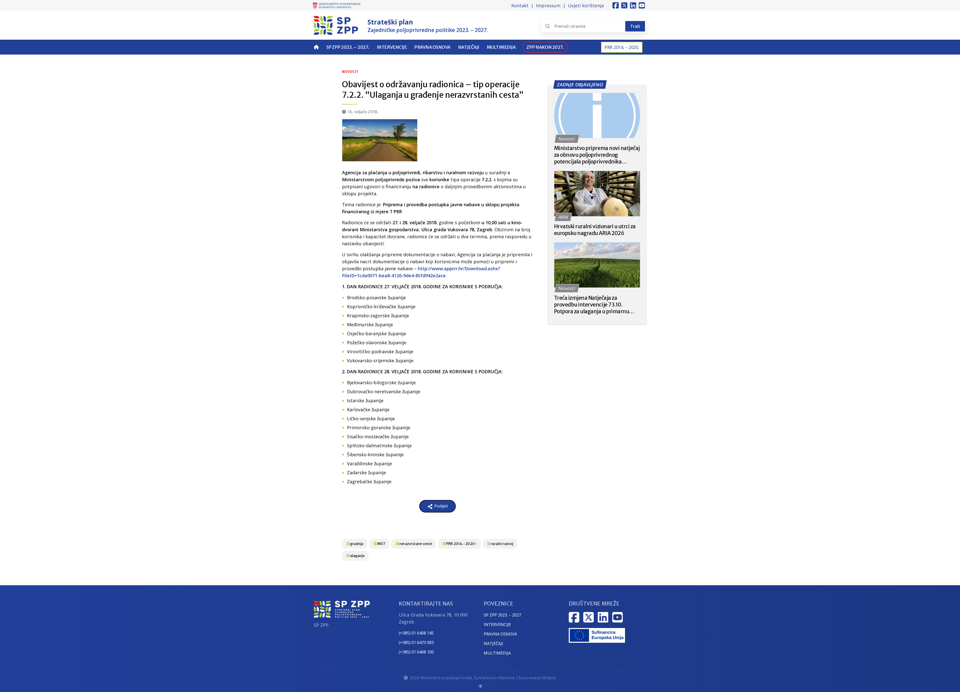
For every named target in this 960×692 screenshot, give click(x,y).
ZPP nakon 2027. (545, 47)
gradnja (354, 543)
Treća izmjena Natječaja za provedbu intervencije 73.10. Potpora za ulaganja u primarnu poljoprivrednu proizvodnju (591, 304)
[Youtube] (642, 5)
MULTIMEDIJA (497, 653)
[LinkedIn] (633, 5)
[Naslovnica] (316, 47)
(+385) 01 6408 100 (416, 652)
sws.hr (480, 685)
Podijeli (440, 506)
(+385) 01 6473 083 (416, 642)
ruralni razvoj (500, 543)
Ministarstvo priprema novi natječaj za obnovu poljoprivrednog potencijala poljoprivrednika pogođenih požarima (597, 155)
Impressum (548, 5)
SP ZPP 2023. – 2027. (347, 47)
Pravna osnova (432, 47)
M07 (379, 543)
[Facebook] (615, 5)
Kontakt (519, 5)
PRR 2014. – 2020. (621, 47)
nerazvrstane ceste (413, 543)
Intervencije (392, 47)
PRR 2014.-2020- (459, 543)
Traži (635, 26)
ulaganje (355, 555)
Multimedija (501, 47)
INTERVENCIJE (497, 624)
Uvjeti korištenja (586, 5)
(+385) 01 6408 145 (416, 633)
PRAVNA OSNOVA (500, 634)
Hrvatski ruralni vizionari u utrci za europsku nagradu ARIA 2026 (595, 229)
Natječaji (468, 47)
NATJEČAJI (493, 643)
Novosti (350, 72)
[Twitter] (624, 5)
